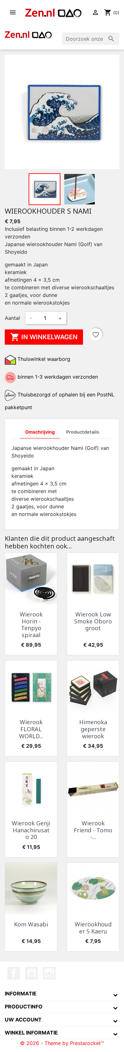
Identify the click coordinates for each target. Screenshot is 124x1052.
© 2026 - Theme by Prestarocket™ (62, 1043)
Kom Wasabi (31, 924)
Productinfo (24, 1006)
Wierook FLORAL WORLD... (31, 728)
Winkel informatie (31, 1032)
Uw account (23, 1019)
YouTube (31, 973)
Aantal (12, 318)
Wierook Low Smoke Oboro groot (93, 621)
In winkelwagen (44, 337)
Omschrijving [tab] (40, 432)
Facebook (13, 973)
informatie (21, 993)
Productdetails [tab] (82, 432)
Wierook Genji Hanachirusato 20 (31, 830)
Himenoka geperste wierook (93, 728)
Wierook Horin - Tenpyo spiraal (31, 624)
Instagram (49, 973)
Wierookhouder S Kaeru (93, 927)
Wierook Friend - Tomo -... (93, 830)
